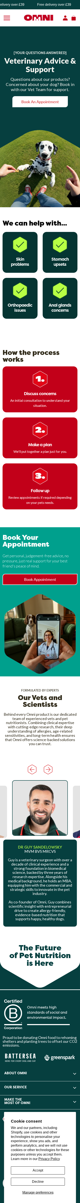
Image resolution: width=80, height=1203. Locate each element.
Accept (38, 1170)
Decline (38, 1181)
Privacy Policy (49, 1159)
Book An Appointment (40, 101)
